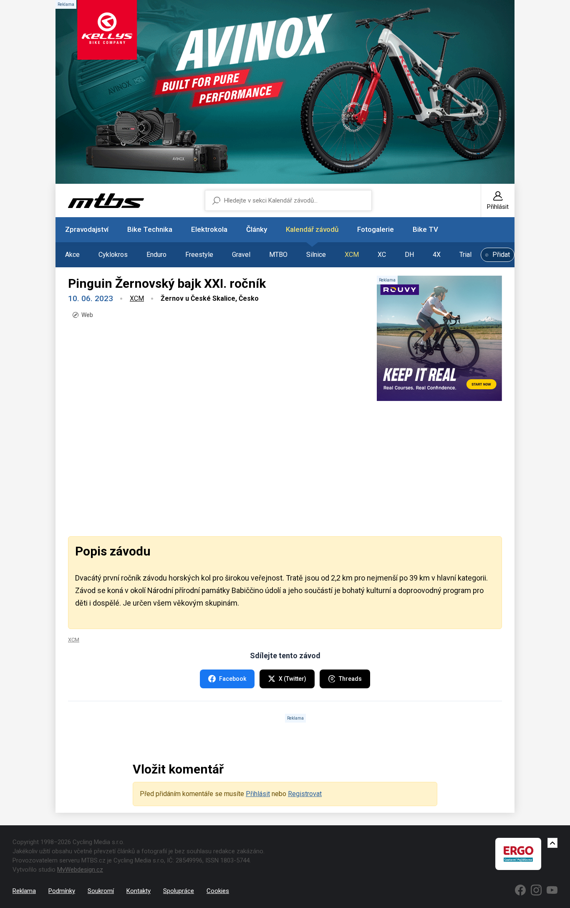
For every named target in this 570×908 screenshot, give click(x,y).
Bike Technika (149, 229)
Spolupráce (178, 891)
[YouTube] (552, 890)
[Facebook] (520, 890)
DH (409, 255)
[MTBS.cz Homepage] (106, 200)
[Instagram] (536, 890)
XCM (352, 255)
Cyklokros (113, 255)
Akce (72, 255)
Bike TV (425, 229)
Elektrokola (209, 229)
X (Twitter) (292, 678)
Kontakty (138, 891)
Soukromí (101, 891)
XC (382, 255)
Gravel (241, 255)
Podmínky (61, 891)
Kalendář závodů (312, 229)
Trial (465, 255)
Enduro (156, 255)
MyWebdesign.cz (80, 869)
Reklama (24, 891)
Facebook (232, 678)
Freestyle (199, 255)
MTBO (278, 255)
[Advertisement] (285, 467)
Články (256, 229)
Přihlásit (258, 794)
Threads (350, 678)
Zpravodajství (86, 229)
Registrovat (305, 794)
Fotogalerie (375, 229)
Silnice (316, 255)
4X (437, 255)
